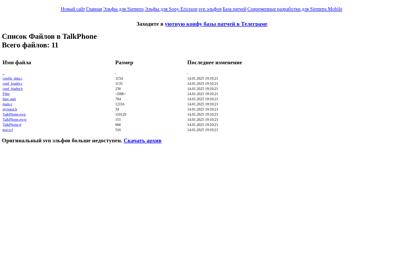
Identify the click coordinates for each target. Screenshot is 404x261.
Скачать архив (143, 140)
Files (6, 94)
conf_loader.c (12, 84)
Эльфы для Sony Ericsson (171, 9)
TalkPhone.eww (15, 120)
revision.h (10, 109)
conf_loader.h (13, 89)
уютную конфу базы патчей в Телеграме (216, 24)
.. (3, 73)
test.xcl (8, 130)
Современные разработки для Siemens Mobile (294, 9)
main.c (7, 104)
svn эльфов (210, 9)
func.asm (9, 99)
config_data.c (12, 78)
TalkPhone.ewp (14, 114)
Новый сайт (73, 9)
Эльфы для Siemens (123, 9)
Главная (94, 9)
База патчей (234, 9)
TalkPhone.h (12, 125)
